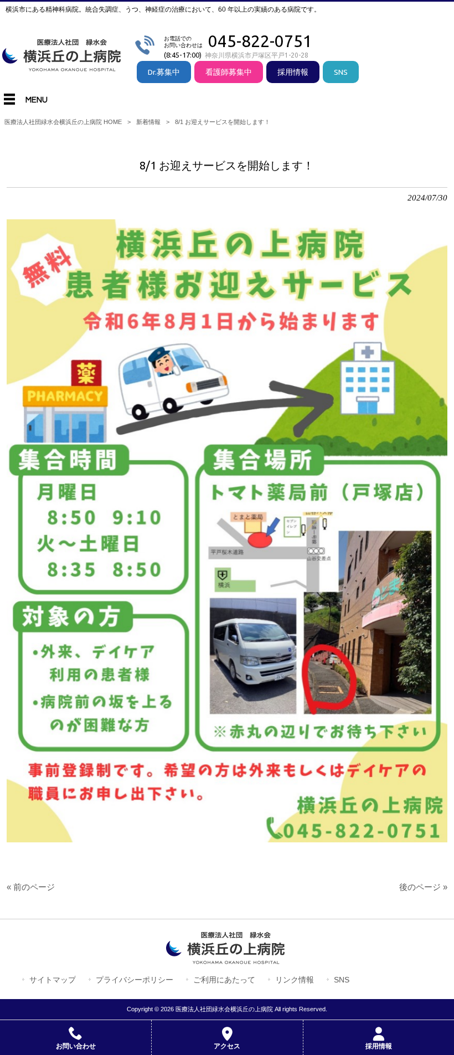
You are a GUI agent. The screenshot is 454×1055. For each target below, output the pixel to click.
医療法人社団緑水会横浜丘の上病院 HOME (63, 122)
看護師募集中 (228, 72)
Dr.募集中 (164, 72)
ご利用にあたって (224, 979)
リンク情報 (294, 979)
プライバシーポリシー (134, 979)
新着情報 (148, 122)
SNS (341, 72)
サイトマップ (52, 979)
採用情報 (292, 72)
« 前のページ (31, 887)
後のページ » (423, 887)
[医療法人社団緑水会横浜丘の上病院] (63, 67)
